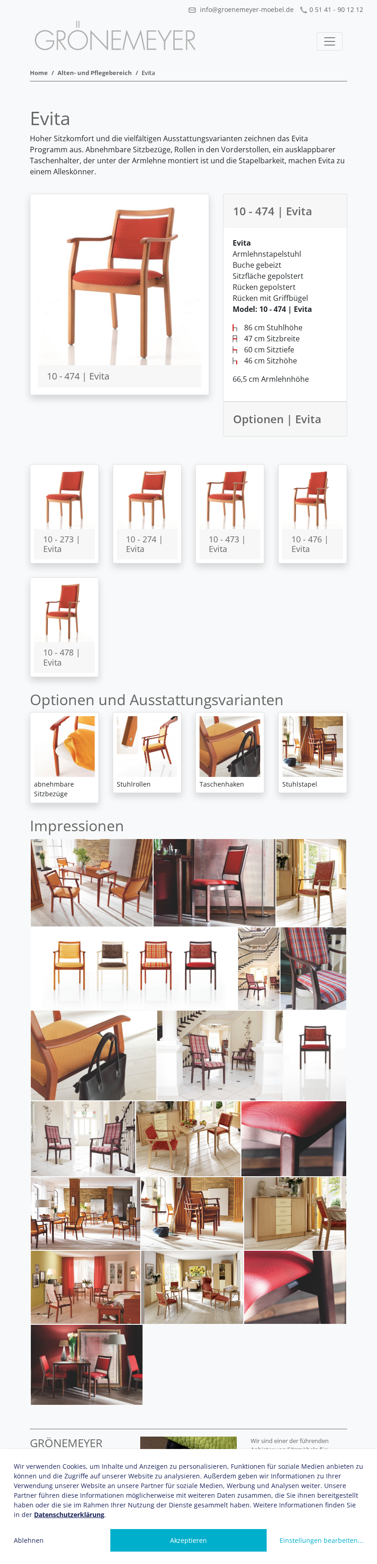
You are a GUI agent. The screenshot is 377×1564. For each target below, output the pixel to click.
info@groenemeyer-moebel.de (246, 9)
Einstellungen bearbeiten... (321, 1540)
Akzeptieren (188, 1540)
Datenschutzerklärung (69, 1514)
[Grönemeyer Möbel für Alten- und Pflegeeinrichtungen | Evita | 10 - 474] (119, 282)
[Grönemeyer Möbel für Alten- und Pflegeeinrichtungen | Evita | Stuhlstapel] (312, 746)
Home (39, 73)
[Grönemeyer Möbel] (114, 35)
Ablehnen (29, 1540)
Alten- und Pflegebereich (94, 73)
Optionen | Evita (277, 418)
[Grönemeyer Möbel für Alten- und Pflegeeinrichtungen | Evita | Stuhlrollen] (147, 746)
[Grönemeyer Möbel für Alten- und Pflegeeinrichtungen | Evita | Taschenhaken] (230, 746)
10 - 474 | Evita (272, 210)
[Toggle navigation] (330, 41)
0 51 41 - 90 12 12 (336, 9)
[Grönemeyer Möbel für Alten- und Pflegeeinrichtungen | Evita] (92, 882)
